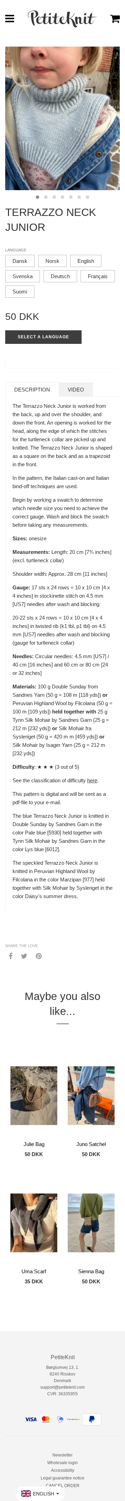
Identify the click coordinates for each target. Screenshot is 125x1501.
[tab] (32, 389)
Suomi (19, 291)
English (85, 261)
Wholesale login (62, 1462)
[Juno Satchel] (91, 1095)
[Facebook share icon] (10, 956)
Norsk (52, 261)
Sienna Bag (91, 1271)
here (92, 780)
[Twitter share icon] (24, 956)
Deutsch (60, 276)
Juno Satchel (91, 1144)
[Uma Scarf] (33, 1222)
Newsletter (62, 1455)
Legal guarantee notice (62, 1478)
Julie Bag (34, 1144)
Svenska (22, 276)
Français (98, 276)
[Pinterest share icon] (39, 956)
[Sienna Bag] (91, 1222)
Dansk (19, 261)
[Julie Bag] (33, 1095)
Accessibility (62, 1470)
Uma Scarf (34, 1271)
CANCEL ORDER (63, 1485)
